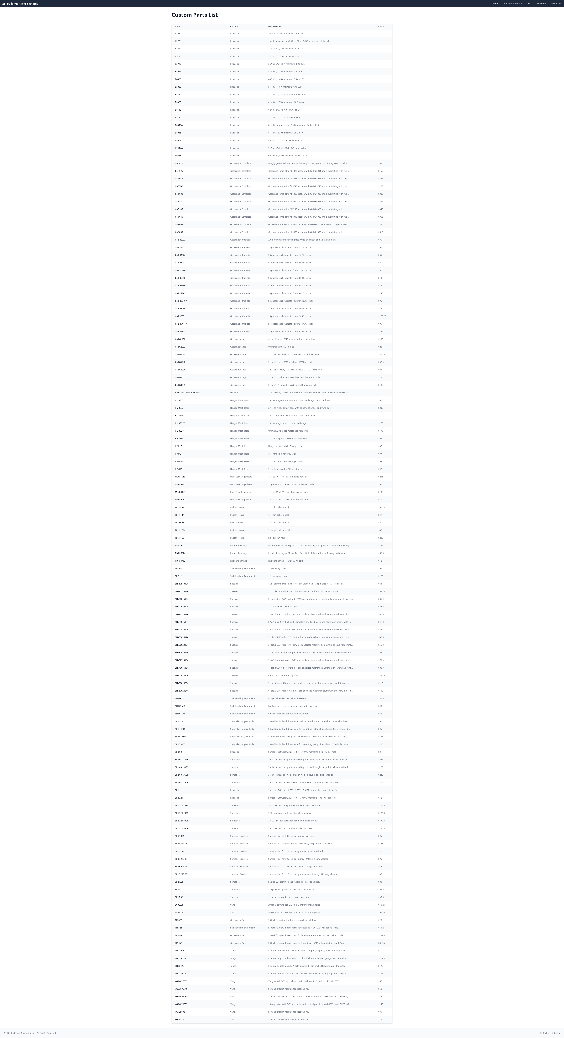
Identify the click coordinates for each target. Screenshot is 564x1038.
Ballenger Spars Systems (23, 1033)
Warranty (541, 3)
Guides (495, 3)
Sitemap (556, 1033)
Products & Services (513, 3)
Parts (530, 3)
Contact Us (556, 3)
